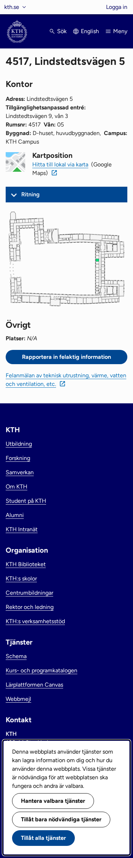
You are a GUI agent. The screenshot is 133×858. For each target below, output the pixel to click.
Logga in (116, 7)
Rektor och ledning (30, 607)
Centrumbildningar (29, 592)
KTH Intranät (22, 529)
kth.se (11, 7)
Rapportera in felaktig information (66, 356)
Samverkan (20, 472)
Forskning (18, 458)
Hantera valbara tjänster (53, 800)
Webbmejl (18, 699)
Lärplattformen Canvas (34, 684)
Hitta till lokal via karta (60, 164)
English (90, 31)
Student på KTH (26, 500)
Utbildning (19, 443)
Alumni (15, 515)
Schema (16, 656)
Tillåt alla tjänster (43, 837)
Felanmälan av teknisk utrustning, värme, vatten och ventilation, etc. (66, 379)
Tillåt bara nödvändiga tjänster (61, 819)
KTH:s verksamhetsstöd (35, 621)
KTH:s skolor (21, 578)
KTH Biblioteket (26, 564)
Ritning (30, 194)
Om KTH (16, 486)
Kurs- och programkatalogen (41, 670)
